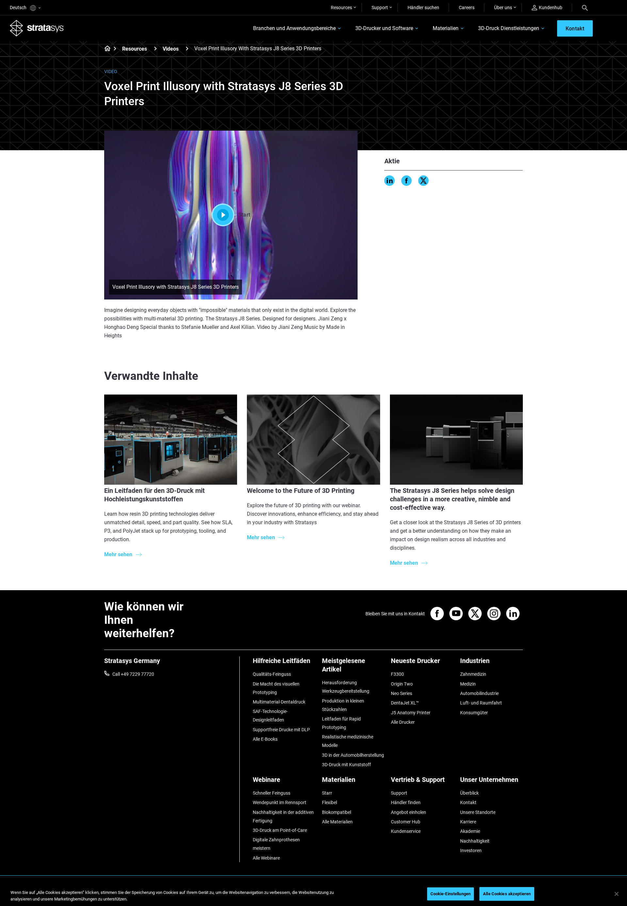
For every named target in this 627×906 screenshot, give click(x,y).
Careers (466, 7)
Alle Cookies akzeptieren (507, 893)
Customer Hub (405, 821)
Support (380, 7)
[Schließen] (616, 894)
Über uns (503, 7)
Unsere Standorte (477, 812)
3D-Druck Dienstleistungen (508, 28)
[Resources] (155, 48)
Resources (341, 7)
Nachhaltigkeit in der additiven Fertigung (283, 816)
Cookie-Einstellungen (450, 893)
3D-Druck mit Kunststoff (346, 764)
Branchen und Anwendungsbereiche (294, 28)
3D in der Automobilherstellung (353, 755)
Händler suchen (423, 7)
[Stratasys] (37, 28)
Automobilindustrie (479, 693)
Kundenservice (406, 831)
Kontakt (468, 802)
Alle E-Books (265, 739)
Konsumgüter (474, 712)
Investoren (471, 850)
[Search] (585, 7)
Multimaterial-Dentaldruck (279, 701)
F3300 (397, 674)
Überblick (469, 793)
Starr (327, 793)
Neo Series (401, 693)
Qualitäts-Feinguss (272, 674)
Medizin (468, 684)
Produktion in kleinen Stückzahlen (343, 705)
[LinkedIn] (389, 180)
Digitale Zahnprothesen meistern (276, 844)
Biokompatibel (336, 812)
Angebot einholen (408, 812)
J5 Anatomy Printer (410, 712)
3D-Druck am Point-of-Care (280, 830)
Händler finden (406, 802)
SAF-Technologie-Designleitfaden (270, 715)
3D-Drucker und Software (384, 28)
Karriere (468, 821)
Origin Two (402, 684)
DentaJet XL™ (405, 702)
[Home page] (105, 49)
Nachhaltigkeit (475, 841)
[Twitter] (423, 180)
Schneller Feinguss (271, 793)
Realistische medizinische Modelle (347, 741)
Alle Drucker (403, 722)
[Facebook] (406, 180)
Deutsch (18, 7)
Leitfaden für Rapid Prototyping (341, 723)
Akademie (470, 831)
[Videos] (187, 48)
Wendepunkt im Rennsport (279, 802)
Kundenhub (550, 7)
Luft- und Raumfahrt (481, 702)
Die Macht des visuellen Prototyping (276, 688)
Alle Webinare (266, 858)
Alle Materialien (337, 821)
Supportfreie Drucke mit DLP (281, 729)
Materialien (445, 28)
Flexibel (329, 802)
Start (244, 215)
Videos (171, 49)
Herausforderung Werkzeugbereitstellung (345, 687)
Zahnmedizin (473, 674)
